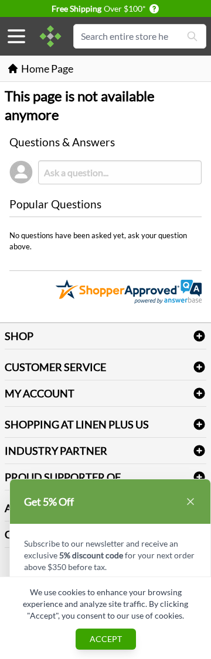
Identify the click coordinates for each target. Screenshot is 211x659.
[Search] (192, 36)
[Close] (190, 501)
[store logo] (50, 36)
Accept (106, 639)
